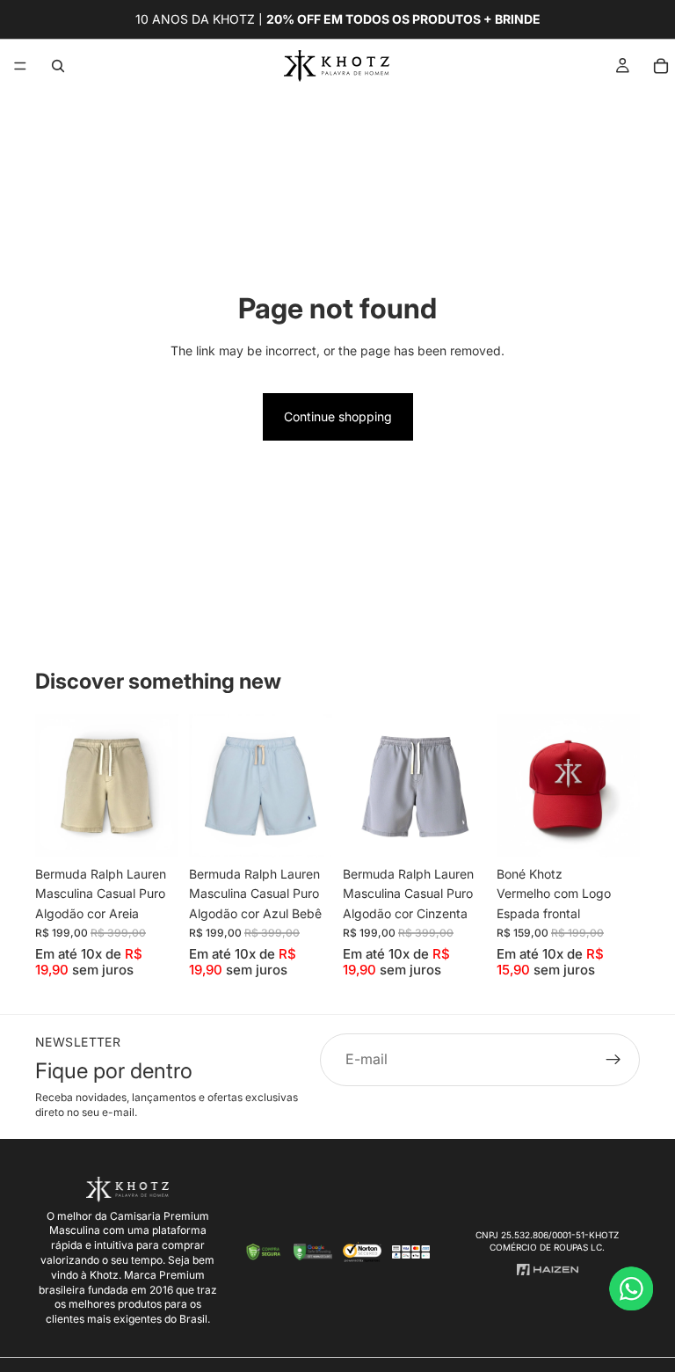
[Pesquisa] (58, 66)
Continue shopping (338, 416)
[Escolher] (151, 830)
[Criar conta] (613, 1059)
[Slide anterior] (54, 785)
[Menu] (20, 66)
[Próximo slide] (159, 785)
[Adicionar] (612, 830)
